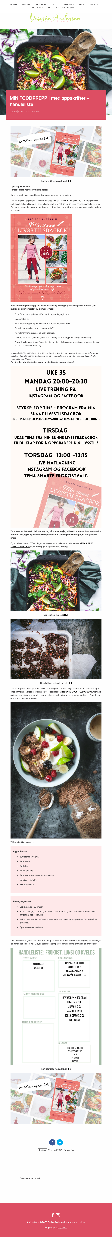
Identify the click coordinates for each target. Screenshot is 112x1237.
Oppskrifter (40, 4)
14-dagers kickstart (65, 8)
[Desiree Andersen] (56, 17)
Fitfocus (93, 4)
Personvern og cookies (74, 1222)
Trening (26, 4)
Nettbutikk (37, 8)
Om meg (13, 4)
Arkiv (81, 4)
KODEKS (62, 1227)
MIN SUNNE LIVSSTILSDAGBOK (67, 200)
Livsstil (55, 4)
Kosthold (69, 4)
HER (68, 181)
